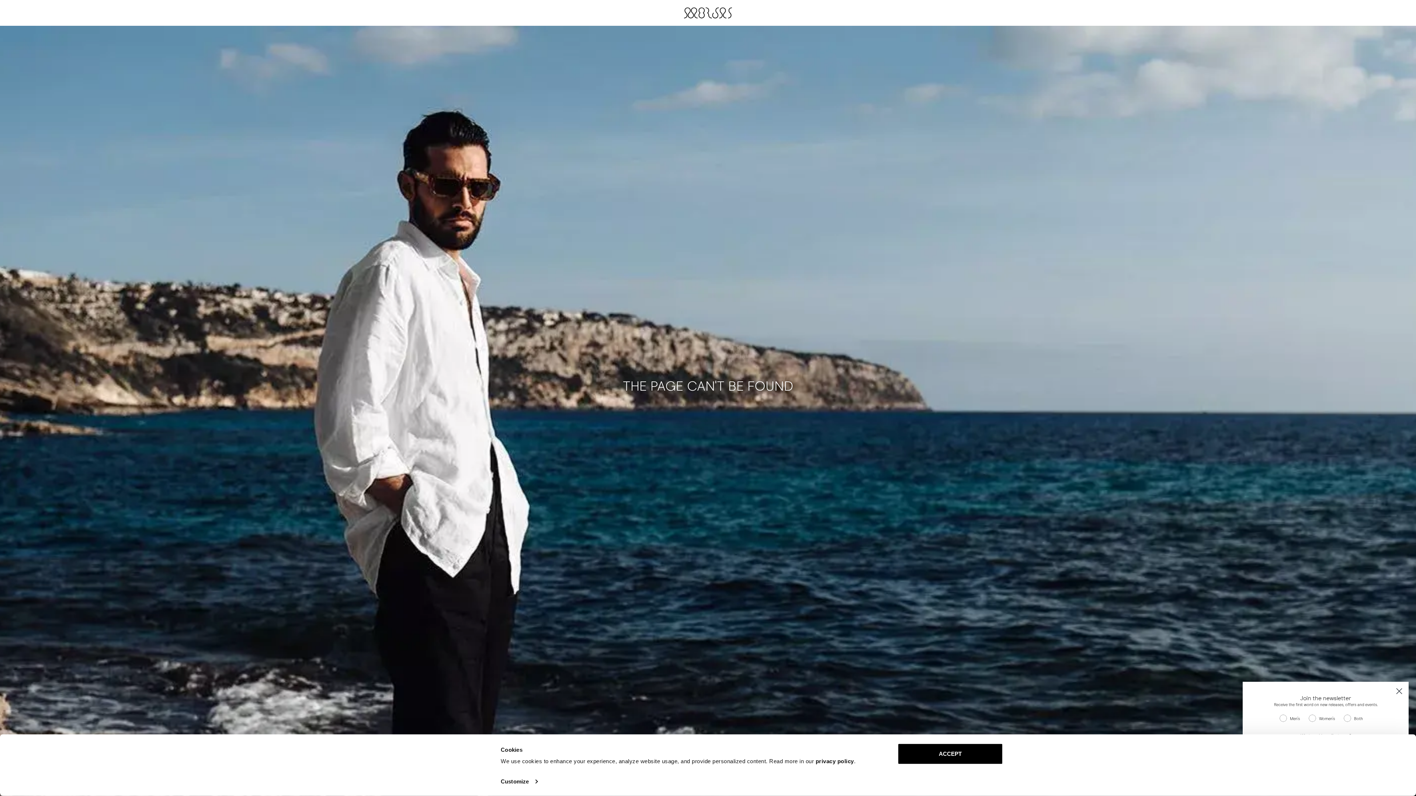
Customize (515, 781)
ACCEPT (950, 754)
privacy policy (835, 761)
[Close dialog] (1399, 691)
